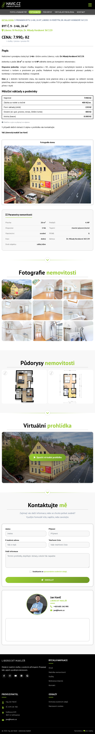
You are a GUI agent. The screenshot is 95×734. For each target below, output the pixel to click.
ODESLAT (49, 580)
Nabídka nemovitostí (57, 672)
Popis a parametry (18, 12)
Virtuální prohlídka (64, 12)
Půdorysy (47, 12)
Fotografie (35, 12)
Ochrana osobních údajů (58, 702)
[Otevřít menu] (90, 4)
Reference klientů (56, 681)
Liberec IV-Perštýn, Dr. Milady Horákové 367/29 (27, 30)
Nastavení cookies (56, 706)
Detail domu (8, 20)
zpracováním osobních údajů (55, 571)
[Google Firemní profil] (27, 676)
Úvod (51, 668)
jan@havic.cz (59, 610)
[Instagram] (10, 676)
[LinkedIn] (21, 676)
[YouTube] (15, 676)
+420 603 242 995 (61, 606)
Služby (51, 676)
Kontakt (81, 12)
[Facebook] (4, 676)
